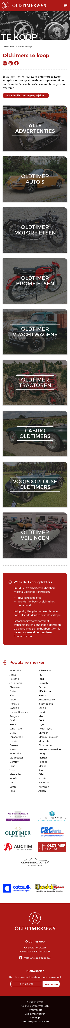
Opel (12, 720)
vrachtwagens (52, 84)
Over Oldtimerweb (35, 947)
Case (12, 782)
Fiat (12, 695)
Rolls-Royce (45, 728)
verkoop (44, 80)
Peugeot (15, 716)
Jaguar (13, 674)
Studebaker (16, 757)
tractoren (8, 88)
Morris (13, 778)
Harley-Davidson (19, 712)
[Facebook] (16, 63)
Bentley (14, 761)
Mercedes (15, 670)
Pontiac (42, 761)
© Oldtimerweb (35, 1002)
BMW (13, 691)
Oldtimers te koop (23, 46)
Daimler (14, 745)
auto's (6, 84)
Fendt (13, 765)
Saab (41, 770)
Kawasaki (44, 786)
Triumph (43, 682)
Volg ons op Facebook (37, 957)
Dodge (42, 753)
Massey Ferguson (48, 736)
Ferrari (42, 695)
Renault (14, 703)
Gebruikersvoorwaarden (35, 1006)
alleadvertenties (35, 128)
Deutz (41, 720)
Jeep (12, 770)
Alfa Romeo (45, 691)
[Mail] (5, 63)
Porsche (14, 678)
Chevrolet (15, 687)
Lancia (42, 707)
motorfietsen (19, 84)
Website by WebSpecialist (35, 1021)
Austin (42, 790)
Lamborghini (17, 736)
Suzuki (42, 778)
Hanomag (44, 782)
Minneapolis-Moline (49, 749)
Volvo (13, 699)
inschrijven (51, 984)
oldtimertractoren (35, 382)
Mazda (42, 765)
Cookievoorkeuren (35, 1013)
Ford (41, 678)
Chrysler (43, 732)
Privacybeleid (35, 1010)
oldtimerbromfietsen (35, 281)
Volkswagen (45, 670)
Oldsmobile (45, 745)
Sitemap (35, 1017)
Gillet (41, 774)
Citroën (42, 687)
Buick (13, 724)
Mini (40, 716)
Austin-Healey (46, 699)
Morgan (43, 757)
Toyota (42, 724)
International (45, 703)
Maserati (43, 741)
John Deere (16, 682)
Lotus (13, 786)
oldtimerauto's (35, 179)
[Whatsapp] (10, 63)
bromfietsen (35, 84)
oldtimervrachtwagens (35, 331)
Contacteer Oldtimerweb (35, 951)
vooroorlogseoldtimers (35, 484)
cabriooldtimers (35, 433)
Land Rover (16, 728)
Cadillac (14, 707)
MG (40, 674)
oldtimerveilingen (35, 535)
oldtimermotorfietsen (35, 230)
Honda (42, 712)
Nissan (13, 749)
